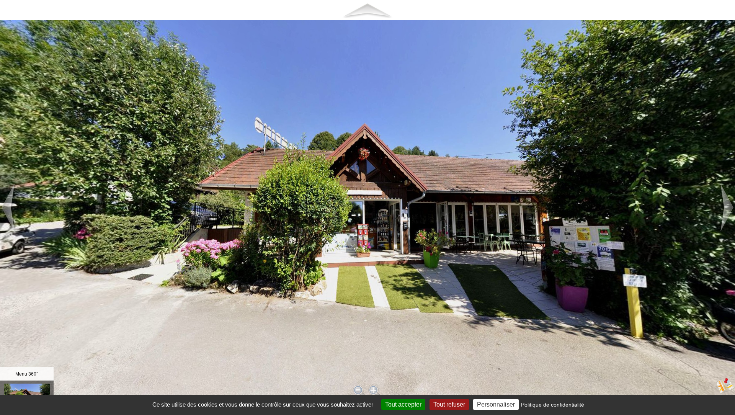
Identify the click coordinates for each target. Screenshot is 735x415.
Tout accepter (403, 404)
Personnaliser (496, 404)
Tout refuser (449, 404)
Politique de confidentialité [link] (552, 405)
